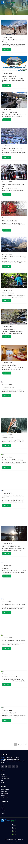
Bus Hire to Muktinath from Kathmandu (13, 640)
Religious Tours (4, 795)
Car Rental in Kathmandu (9, 713)
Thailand (3, 804)
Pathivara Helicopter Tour (9, 220)
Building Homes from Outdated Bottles (13, 604)
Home (11, 9)
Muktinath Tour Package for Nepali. (12, 148)
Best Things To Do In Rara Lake (11, 546)
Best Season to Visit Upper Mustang (12, 460)
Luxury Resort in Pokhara (9, 365)
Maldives (3, 807)
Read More (6, 49)
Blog (2, 780)
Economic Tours (4, 797)
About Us (3, 774)
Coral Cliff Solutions (17, 841)
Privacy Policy (4, 776)
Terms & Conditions (5, 778)
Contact (2, 782)
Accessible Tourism (7, 437)
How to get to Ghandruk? (9, 112)
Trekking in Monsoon (8, 293)
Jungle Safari (4, 791)
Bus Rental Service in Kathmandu (11, 676)
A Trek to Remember (8, 387)
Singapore (3, 813)
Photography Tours (5, 789)
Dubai (2, 809)
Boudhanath (5, 568)
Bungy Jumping (4, 793)
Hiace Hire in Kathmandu (9, 76)
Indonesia (3, 811)
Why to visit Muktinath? (9, 329)
